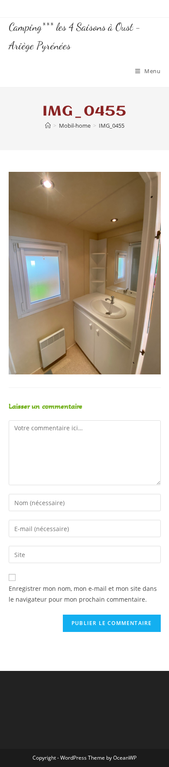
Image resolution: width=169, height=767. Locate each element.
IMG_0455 (111, 125)
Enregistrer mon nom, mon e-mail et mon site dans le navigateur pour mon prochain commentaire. (83, 593)
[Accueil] (48, 125)
